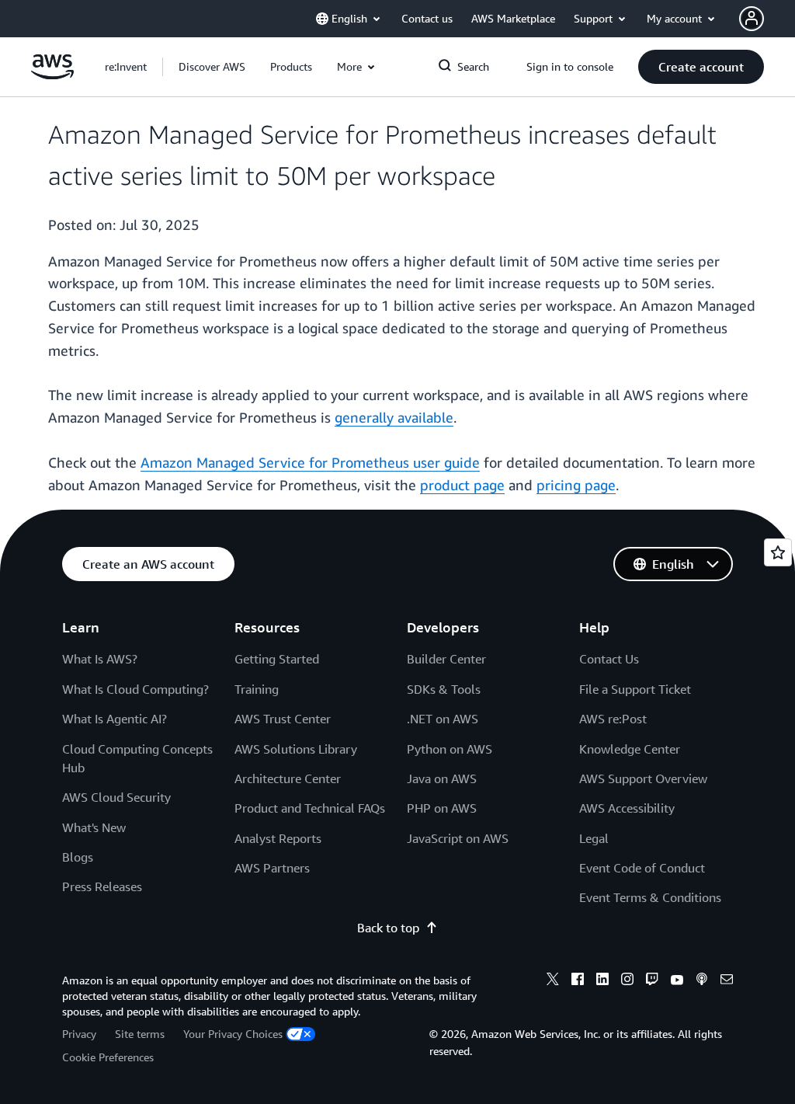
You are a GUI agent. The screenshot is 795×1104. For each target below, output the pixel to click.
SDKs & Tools (444, 689)
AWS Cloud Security (116, 797)
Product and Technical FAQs (309, 808)
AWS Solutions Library (295, 749)
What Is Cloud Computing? (135, 689)
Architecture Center (287, 778)
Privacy (79, 1033)
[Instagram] (627, 981)
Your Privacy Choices (233, 1033)
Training (256, 689)
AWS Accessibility (627, 808)
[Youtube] (677, 981)
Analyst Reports (277, 838)
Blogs (77, 857)
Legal (594, 838)
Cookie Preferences (108, 1057)
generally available (394, 417)
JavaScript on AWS (458, 838)
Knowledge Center (629, 749)
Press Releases (102, 886)
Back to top (388, 927)
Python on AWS (449, 749)
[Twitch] (652, 981)
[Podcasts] (702, 981)
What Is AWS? (99, 659)
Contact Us (609, 659)
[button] (212, 67)
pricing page (576, 484)
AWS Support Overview (643, 778)
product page (462, 484)
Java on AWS (442, 778)
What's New (94, 827)
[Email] (726, 981)
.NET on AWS (442, 718)
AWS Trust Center (282, 718)
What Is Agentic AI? (114, 718)
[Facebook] (577, 981)
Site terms (140, 1033)
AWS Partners (272, 868)
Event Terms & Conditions (650, 897)
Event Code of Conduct (642, 868)
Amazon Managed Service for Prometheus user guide (310, 462)
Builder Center (446, 659)
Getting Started (276, 659)
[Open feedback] (778, 552)
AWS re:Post (613, 718)
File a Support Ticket (635, 689)
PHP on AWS (442, 808)
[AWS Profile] (751, 18)
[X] (553, 981)
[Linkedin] (602, 981)
